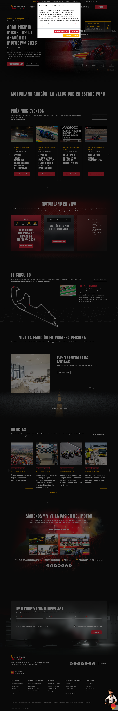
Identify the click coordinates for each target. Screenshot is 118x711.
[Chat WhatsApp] (113, 706)
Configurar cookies (71, 36)
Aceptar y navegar (61, 31)
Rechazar (75, 31)
